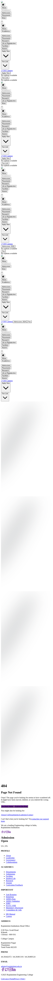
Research (5, 98)
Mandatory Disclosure (14, 908)
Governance (10, 860)
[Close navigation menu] (2, 22)
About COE (11, 52)
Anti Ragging (11, 895)
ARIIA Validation (13, 901)
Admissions (6, 13)
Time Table (11, 50)
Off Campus (7, 71)
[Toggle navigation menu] (2, 106)
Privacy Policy (19, 979)
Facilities (5, 189)
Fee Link (5, 78)
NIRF (8, 903)
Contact (30, 815)
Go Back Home (7, 806)
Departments (13, 815)
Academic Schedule (14, 41)
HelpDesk (10, 897)
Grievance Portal (7, 979)
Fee (3, 251)
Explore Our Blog (21, 806)
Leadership (10, 858)
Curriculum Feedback (14, 885)
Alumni (4, 191)
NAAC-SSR (11, 906)
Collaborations (11, 862)
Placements (6, 15)
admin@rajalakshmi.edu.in (11, 966)
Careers (9, 916)
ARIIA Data (11, 899)
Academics (6, 10)
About (4, 8)
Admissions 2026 (8, 246)
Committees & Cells (14, 910)
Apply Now (6, 73)
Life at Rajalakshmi (9, 101)
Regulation (10, 39)
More (4, 18)
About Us (5, 815)
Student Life (11, 878)
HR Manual (10, 914)
